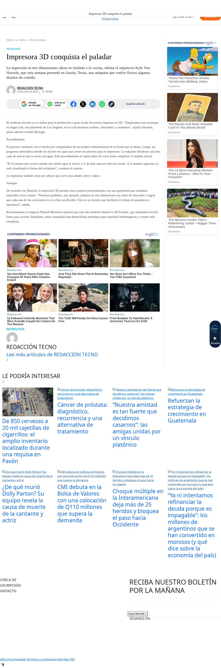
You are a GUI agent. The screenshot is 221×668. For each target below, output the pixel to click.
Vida (22, 40)
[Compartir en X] (83, 104)
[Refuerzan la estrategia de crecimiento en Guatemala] (193, 392)
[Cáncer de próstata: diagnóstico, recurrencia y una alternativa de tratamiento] (82, 394)
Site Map (63, 659)
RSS (72, 659)
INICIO (10, 40)
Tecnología (37, 40)
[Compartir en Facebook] (73, 104)
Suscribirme (136, 614)
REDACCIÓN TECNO (30, 88)
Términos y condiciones (41, 659)
